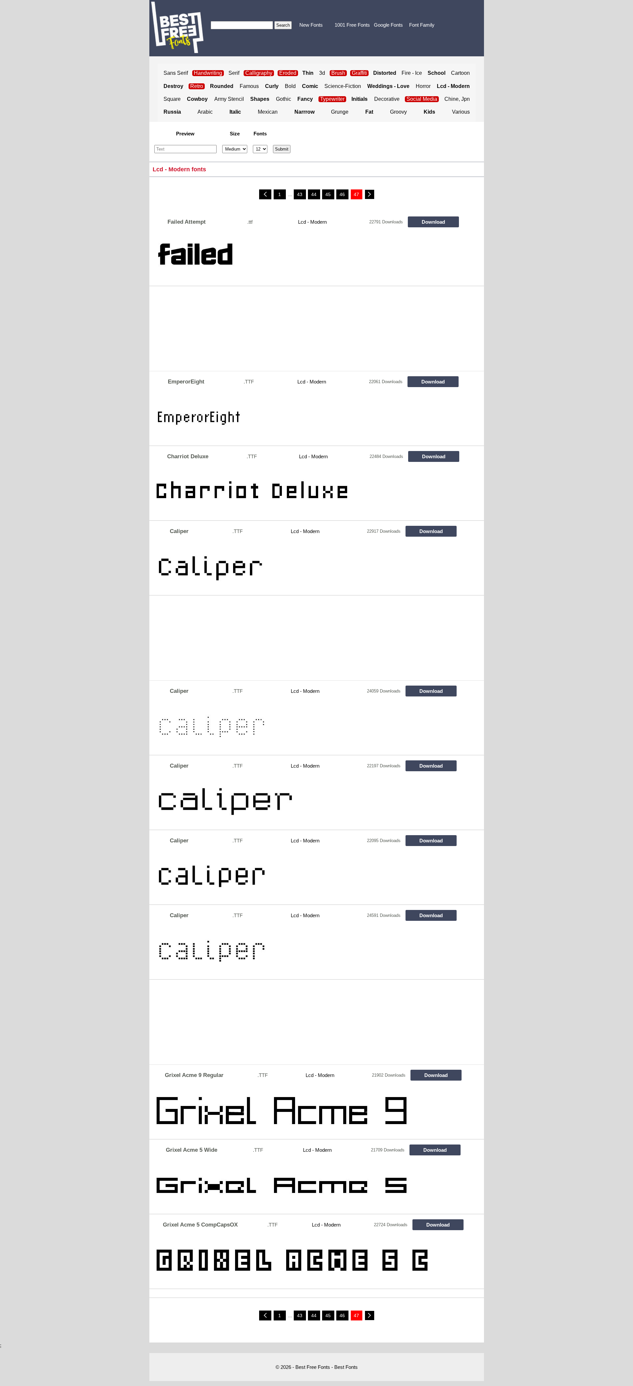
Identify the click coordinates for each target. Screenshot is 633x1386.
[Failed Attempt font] (306, 258)
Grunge (339, 112)
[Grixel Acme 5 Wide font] (306, 1186)
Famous (249, 86)
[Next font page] (369, 194)
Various (461, 112)
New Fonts (311, 25)
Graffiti (359, 73)
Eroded (287, 73)
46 (342, 194)
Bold (290, 86)
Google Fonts (388, 25)
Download (433, 222)
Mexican (268, 112)
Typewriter (332, 99)
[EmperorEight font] (306, 418)
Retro (196, 86)
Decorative (387, 99)
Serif (233, 73)
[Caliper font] (306, 568)
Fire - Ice (412, 73)
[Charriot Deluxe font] (306, 493)
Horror (423, 86)
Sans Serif (176, 73)
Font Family (422, 25)
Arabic (205, 112)
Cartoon (460, 73)
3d (322, 73)
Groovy (398, 112)
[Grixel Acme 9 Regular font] (306, 1112)
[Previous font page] (265, 194)
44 (313, 194)
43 (299, 194)
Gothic (283, 99)
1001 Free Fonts (352, 25)
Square (172, 99)
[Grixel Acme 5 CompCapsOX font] (306, 1261)
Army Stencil (229, 99)
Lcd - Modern (312, 222)
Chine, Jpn (457, 99)
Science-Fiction (342, 86)
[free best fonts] (177, 27)
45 (328, 194)
